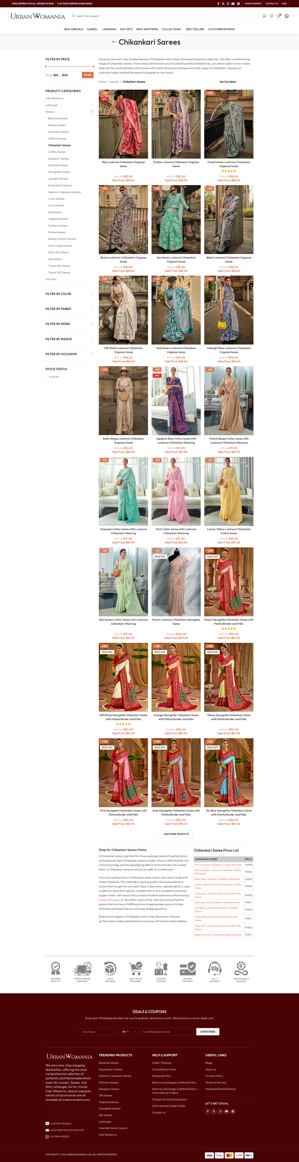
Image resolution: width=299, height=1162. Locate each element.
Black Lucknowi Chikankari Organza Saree (218, 934)
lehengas (114, 900)
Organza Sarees (58, 219)
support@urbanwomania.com (67, 1129)
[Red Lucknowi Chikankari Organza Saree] (123, 124)
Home (102, 81)
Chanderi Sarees (58, 131)
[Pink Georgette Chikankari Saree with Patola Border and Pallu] (123, 772)
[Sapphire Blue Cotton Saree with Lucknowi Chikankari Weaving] (176, 400)
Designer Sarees (58, 158)
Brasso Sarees (57, 125)
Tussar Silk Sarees (59, 272)
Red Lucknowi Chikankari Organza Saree (217, 902)
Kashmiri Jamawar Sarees (64, 192)
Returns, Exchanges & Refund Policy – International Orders (175, 1090)
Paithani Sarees (58, 225)
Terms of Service (215, 1082)
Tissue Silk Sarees (59, 265)
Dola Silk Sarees (58, 165)
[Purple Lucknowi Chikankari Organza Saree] (176, 124)
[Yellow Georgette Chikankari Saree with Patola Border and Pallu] (228, 677)
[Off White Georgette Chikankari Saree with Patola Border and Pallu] (123, 677)
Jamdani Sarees (58, 178)
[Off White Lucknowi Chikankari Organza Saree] (123, 310)
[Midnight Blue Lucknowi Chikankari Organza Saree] (228, 310)
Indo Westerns (55, 98)
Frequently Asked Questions (169, 1099)
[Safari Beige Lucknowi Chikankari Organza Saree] (123, 400)
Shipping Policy (161, 1076)
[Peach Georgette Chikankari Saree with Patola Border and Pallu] (228, 581)
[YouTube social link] (233, 3)
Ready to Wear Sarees (62, 239)
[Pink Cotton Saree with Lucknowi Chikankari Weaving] (176, 491)
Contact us (158, 1112)
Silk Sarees (55, 259)
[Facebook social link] (218, 3)
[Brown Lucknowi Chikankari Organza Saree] (123, 219)
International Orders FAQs (168, 1106)
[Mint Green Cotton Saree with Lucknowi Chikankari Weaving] (123, 581)
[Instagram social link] (228, 3)
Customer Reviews (60, 1123)
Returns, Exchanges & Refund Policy (174, 1082)
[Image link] (70, 1056)
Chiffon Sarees (57, 138)
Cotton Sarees (57, 152)
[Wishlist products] (271, 16)
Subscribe (207, 1031)
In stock (54, 376)
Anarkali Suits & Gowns (113, 1128)
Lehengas (52, 105)
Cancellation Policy (164, 1069)
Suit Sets (51, 279)
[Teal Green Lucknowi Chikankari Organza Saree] (176, 310)
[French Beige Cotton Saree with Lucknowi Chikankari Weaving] (228, 400)
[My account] (264, 16)
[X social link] (223, 3)
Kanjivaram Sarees (60, 185)
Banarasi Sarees (58, 118)
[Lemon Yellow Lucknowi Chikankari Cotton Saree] (228, 491)
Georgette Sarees (59, 172)
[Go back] (114, 41)
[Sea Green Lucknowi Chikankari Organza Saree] (176, 219)
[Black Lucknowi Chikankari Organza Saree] (228, 219)
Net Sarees (55, 212)
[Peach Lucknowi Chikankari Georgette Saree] (176, 581)
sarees (103, 900)
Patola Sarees (56, 232)
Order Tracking (161, 1062)
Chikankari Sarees (59, 145)
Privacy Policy (214, 1076)
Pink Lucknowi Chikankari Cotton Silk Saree (218, 864)
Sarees (50, 111)
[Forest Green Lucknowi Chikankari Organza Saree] (228, 124)
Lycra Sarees (56, 205)
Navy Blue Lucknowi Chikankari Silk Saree (217, 879)
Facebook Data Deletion (220, 1089)
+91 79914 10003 (59, 1136)
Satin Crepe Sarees (60, 245)
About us (210, 1069)
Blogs (208, 1062)
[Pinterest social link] (238, 3)
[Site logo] (38, 15)
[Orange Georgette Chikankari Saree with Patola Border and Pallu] (176, 677)
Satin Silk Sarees (58, 252)
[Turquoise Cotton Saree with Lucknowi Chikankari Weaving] (123, 491)
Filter (87, 75)
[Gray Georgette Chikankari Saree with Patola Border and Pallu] (176, 772)
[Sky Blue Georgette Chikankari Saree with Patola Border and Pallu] (228, 772)
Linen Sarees (56, 198)
